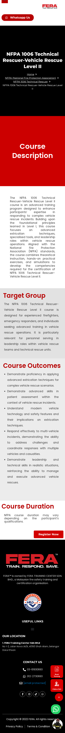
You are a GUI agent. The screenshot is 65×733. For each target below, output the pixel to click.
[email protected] (35, 683)
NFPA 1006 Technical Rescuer (30, 81)
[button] (32, 629)
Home (30, 74)
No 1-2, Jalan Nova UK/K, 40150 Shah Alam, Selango (30, 646)
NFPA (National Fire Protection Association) (30, 77)
